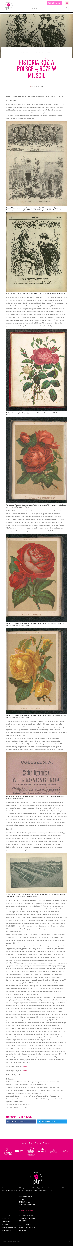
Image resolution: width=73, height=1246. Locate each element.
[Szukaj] (66, 8)
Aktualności (26, 53)
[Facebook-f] (69, 1242)
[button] (67, 3)
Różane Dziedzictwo (43, 53)
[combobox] (47, 8)
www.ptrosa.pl (23, 1213)
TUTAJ (24, 1066)
